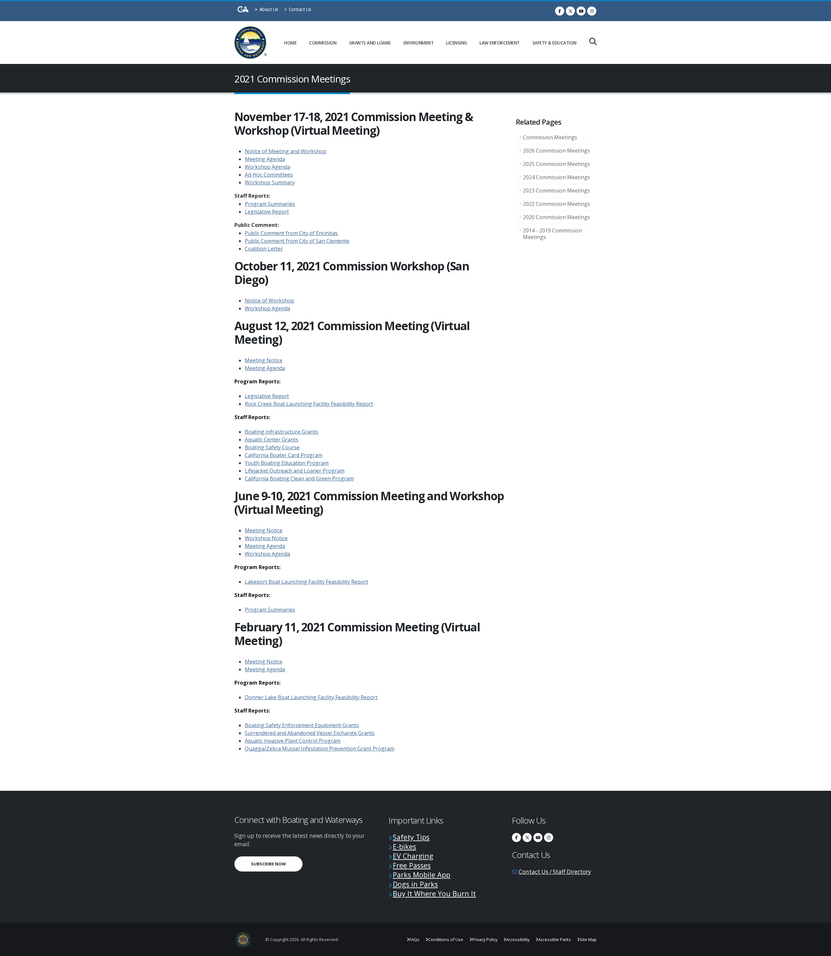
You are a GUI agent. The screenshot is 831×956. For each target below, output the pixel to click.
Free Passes (412, 865)
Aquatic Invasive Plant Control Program (293, 740)
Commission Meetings (550, 137)
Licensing (456, 43)
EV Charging (413, 856)
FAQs (414, 939)
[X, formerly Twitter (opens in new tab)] (570, 11)
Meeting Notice (263, 360)
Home (290, 43)
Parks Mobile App (421, 874)
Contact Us (299, 9)
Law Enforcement (499, 43)
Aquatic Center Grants (271, 439)
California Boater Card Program (283, 455)
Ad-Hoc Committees (269, 174)
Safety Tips (411, 837)
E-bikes (404, 846)
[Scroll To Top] (820, 948)
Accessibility (517, 939)
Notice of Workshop (269, 300)
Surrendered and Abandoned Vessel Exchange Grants (310, 733)
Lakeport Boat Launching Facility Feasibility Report (306, 581)
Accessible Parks (554, 939)
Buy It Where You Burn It (434, 893)
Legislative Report (267, 211)
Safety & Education (554, 43)
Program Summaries (270, 203)
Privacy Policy (484, 939)
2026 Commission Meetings (556, 150)
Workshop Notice (266, 538)
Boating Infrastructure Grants (281, 431)
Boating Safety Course (272, 447)
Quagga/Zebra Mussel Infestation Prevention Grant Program (319, 748)
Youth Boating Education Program (287, 462)
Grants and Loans (370, 43)
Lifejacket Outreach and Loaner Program (294, 470)
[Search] (593, 42)
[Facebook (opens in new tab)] (559, 11)
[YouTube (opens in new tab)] (581, 11)
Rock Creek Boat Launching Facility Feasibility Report (309, 403)
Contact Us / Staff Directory (555, 871)
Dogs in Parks (415, 884)
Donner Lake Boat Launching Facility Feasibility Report (311, 697)
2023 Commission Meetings (556, 190)
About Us (268, 9)
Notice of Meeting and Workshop (285, 151)
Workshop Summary (270, 182)
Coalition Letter (264, 248)
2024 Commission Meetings (556, 177)
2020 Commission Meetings (556, 217)
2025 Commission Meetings (556, 164)
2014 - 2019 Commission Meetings (552, 234)
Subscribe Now (277, 864)
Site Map (588, 939)
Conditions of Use (445, 939)
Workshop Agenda (267, 166)
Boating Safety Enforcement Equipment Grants (302, 725)
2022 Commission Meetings (556, 203)
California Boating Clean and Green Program (299, 478)
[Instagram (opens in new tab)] (591, 11)
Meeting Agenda (265, 159)
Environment (418, 43)
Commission (322, 43)
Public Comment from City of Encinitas (292, 233)
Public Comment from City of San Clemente (297, 240)
